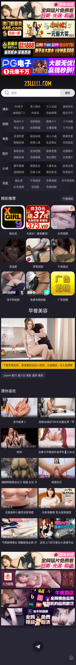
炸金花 (35, 113)
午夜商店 (35, 180)
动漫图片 (68, 151)
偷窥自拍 (19, 151)
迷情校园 (19, 172)
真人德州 (35, 106)
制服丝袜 (19, 142)
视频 (5, 124)
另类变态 (68, 142)
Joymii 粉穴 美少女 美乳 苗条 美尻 (23, 375)
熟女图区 (51, 157)
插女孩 (19, 180)
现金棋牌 (51, 113)
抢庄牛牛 (68, 113)
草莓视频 (51, 180)
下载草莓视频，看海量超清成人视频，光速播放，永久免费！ (38, 365)
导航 (5, 183)
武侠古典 (68, 165)
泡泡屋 (35, 187)
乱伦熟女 (51, 142)
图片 (5, 154)
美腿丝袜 (19, 157)
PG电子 (19, 106)
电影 (5, 139)
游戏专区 (68, 106)
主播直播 (51, 127)
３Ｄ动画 (68, 121)
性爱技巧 (68, 172)
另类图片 (68, 157)
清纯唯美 (35, 157)
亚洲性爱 (19, 136)
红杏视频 (19, 187)
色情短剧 (51, 187)
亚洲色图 (35, 151)
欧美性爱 (68, 136)
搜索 (67, 93)
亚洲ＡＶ (19, 121)
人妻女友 (51, 165)
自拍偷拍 (35, 121)
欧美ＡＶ (51, 121)
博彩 (5, 109)
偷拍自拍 (35, 136)
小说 (5, 168)
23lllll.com (37, 83)
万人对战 (51, 106)
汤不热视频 (67, 180)
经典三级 (35, 142)
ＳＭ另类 (68, 127)
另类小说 (35, 172)
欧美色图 (51, 151)
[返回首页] (71, 657)
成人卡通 (51, 136)
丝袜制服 (35, 127)
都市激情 (19, 165)
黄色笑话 (51, 172)
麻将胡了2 (19, 113)
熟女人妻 (19, 127)
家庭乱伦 (35, 165)
